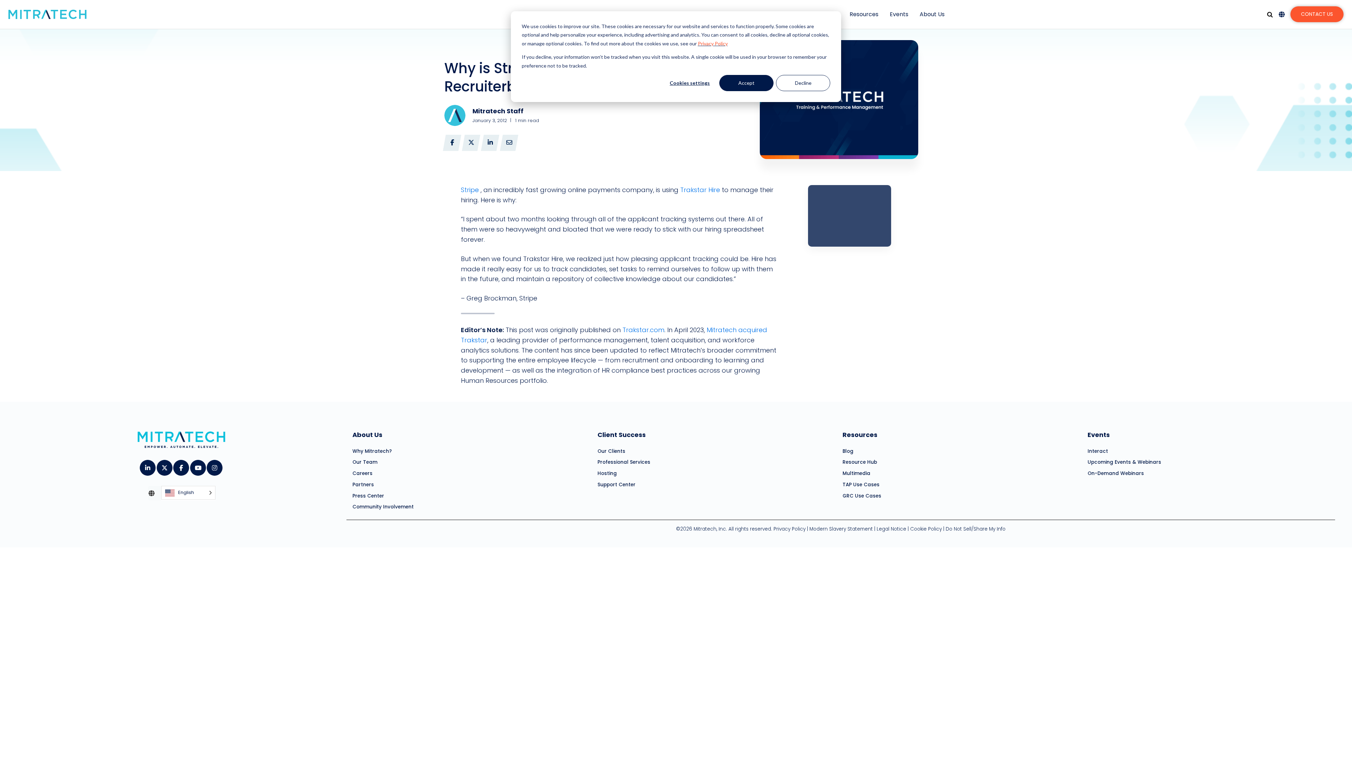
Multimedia (856, 473)
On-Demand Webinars (1116, 473)
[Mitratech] (47, 14)
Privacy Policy (713, 43)
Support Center (616, 484)
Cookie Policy (926, 529)
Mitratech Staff (498, 111)
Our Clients (611, 451)
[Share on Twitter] (471, 143)
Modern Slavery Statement (841, 529)
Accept (746, 83)
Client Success (621, 434)
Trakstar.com (643, 329)
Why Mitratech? (372, 451)
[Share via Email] (509, 143)
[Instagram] (214, 465)
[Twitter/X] (164, 465)
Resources (864, 14)
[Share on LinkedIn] (490, 143)
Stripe (470, 189)
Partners (363, 484)
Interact (1098, 451)
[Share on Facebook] (452, 143)
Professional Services (623, 462)
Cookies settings (690, 83)
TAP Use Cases (861, 484)
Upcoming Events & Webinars (1124, 462)
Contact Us (1317, 14)
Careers (362, 473)
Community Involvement (383, 507)
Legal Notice (891, 529)
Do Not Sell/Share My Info (976, 529)
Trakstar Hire (700, 189)
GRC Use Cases (862, 496)
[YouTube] (197, 465)
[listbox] (188, 493)
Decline (803, 83)
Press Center (368, 496)
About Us (932, 14)
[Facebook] (180, 465)
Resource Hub (860, 462)
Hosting (607, 473)
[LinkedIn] (147, 465)
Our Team (364, 462)
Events (899, 14)
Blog (848, 451)
